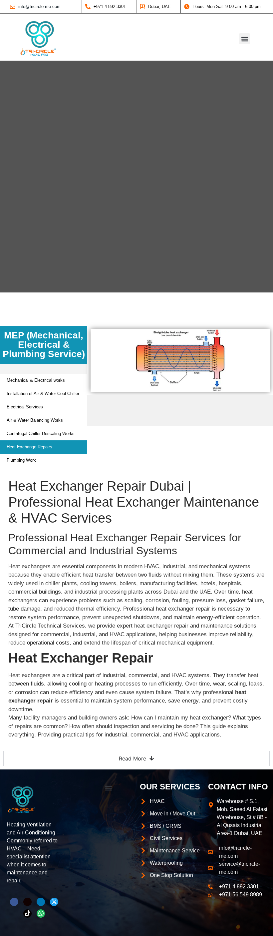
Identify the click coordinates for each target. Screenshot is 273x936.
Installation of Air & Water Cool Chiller (43, 393)
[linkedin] (41, 902)
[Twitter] (54, 902)
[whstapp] (41, 913)
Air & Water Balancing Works (35, 420)
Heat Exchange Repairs (29, 446)
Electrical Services (25, 406)
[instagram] (27, 902)
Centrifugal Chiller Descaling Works (41, 433)
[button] (244, 38)
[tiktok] (27, 913)
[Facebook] (14, 902)
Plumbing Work (21, 460)
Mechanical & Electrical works (36, 380)
